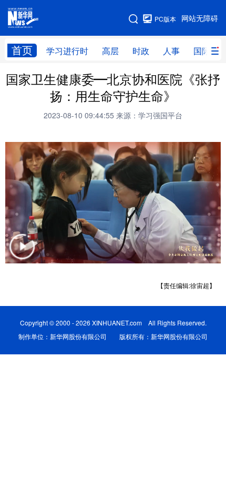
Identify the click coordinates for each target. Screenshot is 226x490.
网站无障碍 (199, 18)
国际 (201, 51)
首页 (22, 50)
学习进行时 (67, 51)
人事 (171, 51)
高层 (110, 51)
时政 (140, 51)
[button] (22, 253)
